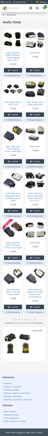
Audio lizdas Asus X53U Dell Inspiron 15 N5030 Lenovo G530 (13, 197)
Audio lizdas (35, 53)
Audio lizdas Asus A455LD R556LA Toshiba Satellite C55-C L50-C (13, 56)
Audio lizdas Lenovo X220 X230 (13, 103)
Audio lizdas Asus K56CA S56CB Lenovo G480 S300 (13, 148)
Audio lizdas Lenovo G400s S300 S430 (35, 103)
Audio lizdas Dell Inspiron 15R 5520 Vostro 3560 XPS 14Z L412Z (35, 197)
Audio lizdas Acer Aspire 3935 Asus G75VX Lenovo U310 (13, 245)
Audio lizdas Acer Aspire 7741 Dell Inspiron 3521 (13, 291)
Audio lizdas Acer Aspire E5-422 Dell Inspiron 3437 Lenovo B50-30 (35, 293)
